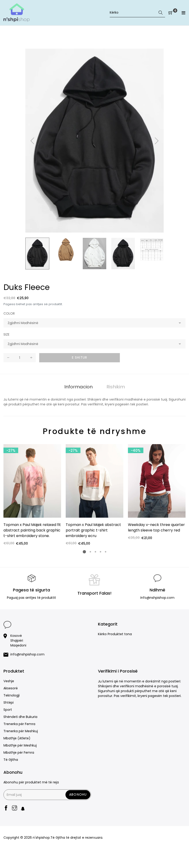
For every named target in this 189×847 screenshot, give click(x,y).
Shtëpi (8, 702)
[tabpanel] (32, 495)
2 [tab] (90, 551)
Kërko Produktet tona (115, 634)
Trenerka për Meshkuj (20, 731)
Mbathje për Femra (18, 752)
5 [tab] (105, 551)
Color (9, 313)
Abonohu (78, 794)
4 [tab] (100, 551)
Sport (7, 709)
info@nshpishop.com (27, 654)
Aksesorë (10, 688)
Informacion (78, 387)
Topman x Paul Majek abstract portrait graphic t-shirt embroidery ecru (93, 530)
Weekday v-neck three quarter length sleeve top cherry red (156, 527)
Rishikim (115, 387)
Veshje (8, 681)
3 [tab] (95, 551)
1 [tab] (84, 551)
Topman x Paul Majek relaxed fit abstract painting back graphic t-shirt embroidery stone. (32, 530)
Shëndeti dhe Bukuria (20, 716)
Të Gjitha (10, 759)
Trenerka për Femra (19, 724)
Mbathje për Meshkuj (20, 745)
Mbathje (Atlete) (16, 738)
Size (6, 334)
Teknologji (11, 695)
